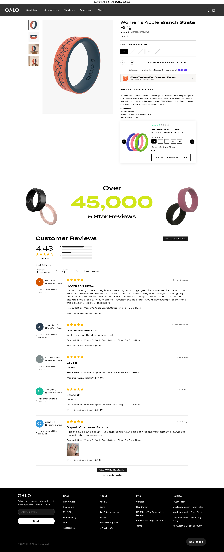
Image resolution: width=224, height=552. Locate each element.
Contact (140, 502)
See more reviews (112, 470)
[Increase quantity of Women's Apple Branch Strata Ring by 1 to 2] (132, 62)
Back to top (196, 541)
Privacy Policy (179, 502)
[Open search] (207, 10)
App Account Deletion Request (187, 526)
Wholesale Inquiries (109, 522)
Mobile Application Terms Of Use (188, 512)
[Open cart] (213, 10)
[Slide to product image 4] (33, 61)
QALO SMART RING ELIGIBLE (112, 2)
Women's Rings (70, 517)
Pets (65, 522)
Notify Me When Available (166, 62)
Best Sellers (68, 507)
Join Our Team (106, 528)
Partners (103, 517)
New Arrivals (69, 502)
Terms (139, 526)
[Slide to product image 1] (33, 25)
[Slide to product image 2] (33, 37)
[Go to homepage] (12, 10)
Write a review (175, 238)
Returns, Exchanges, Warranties (151, 520)
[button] (76, 246)
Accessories (69, 528)
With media (93, 271)
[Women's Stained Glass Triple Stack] (137, 142)
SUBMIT (36, 521)
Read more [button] (103, 302)
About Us (104, 502)
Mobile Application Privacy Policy (188, 507)
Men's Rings (68, 512)
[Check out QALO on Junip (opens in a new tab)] (119, 475)
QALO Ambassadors (109, 512)
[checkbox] (92, 271)
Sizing (102, 507)
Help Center (142, 507)
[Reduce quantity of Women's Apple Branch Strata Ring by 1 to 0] (122, 62)
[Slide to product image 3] (33, 49)
